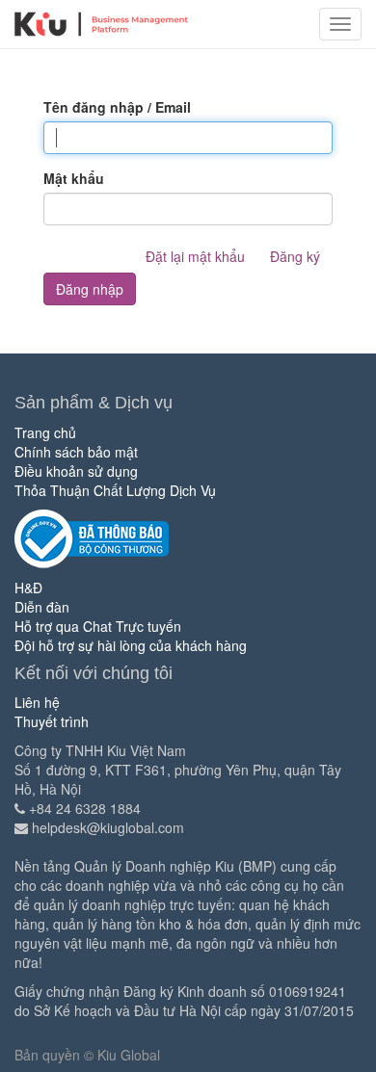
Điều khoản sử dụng (76, 471)
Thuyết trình (51, 721)
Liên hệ (37, 702)
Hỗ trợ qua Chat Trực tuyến (97, 626)
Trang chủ (45, 432)
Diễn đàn (41, 606)
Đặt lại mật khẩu (195, 256)
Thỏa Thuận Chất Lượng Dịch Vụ (115, 490)
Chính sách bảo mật (76, 451)
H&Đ (28, 587)
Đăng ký (295, 256)
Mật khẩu (73, 178)
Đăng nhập (89, 289)
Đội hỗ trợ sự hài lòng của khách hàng (130, 645)
